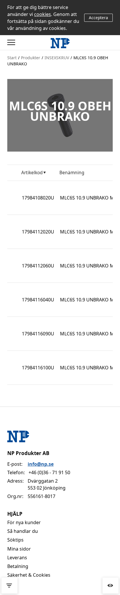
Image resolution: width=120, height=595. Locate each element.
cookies (42, 14)
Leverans (17, 557)
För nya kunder (24, 522)
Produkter (30, 57)
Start (12, 57)
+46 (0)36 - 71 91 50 (49, 472)
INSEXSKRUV (57, 57)
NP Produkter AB (28, 453)
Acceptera (98, 17)
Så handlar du (22, 531)
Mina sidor (19, 549)
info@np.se (41, 464)
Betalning (17, 566)
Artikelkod (32, 173)
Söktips (15, 540)
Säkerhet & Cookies (28, 575)
